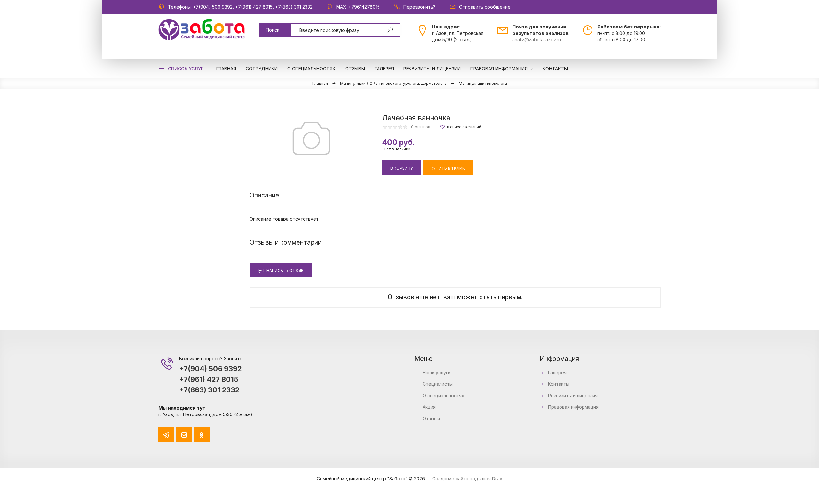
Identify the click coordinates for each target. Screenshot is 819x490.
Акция (428, 407)
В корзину (401, 168)
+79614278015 (364, 7)
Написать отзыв (285, 270)
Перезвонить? (419, 7)
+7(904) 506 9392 (213, 7)
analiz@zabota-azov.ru (536, 39)
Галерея (557, 372)
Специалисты (437, 384)
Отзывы (430, 418)
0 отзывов (420, 127)
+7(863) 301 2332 (294, 7)
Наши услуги (435, 372)
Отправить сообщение (485, 7)
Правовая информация (573, 407)
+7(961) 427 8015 (254, 7)
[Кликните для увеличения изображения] (311, 138)
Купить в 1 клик (448, 168)
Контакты (558, 384)
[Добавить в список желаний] (460, 127)
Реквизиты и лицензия (572, 395)
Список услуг (185, 68)
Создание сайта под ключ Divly (467, 478)
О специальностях (442, 395)
